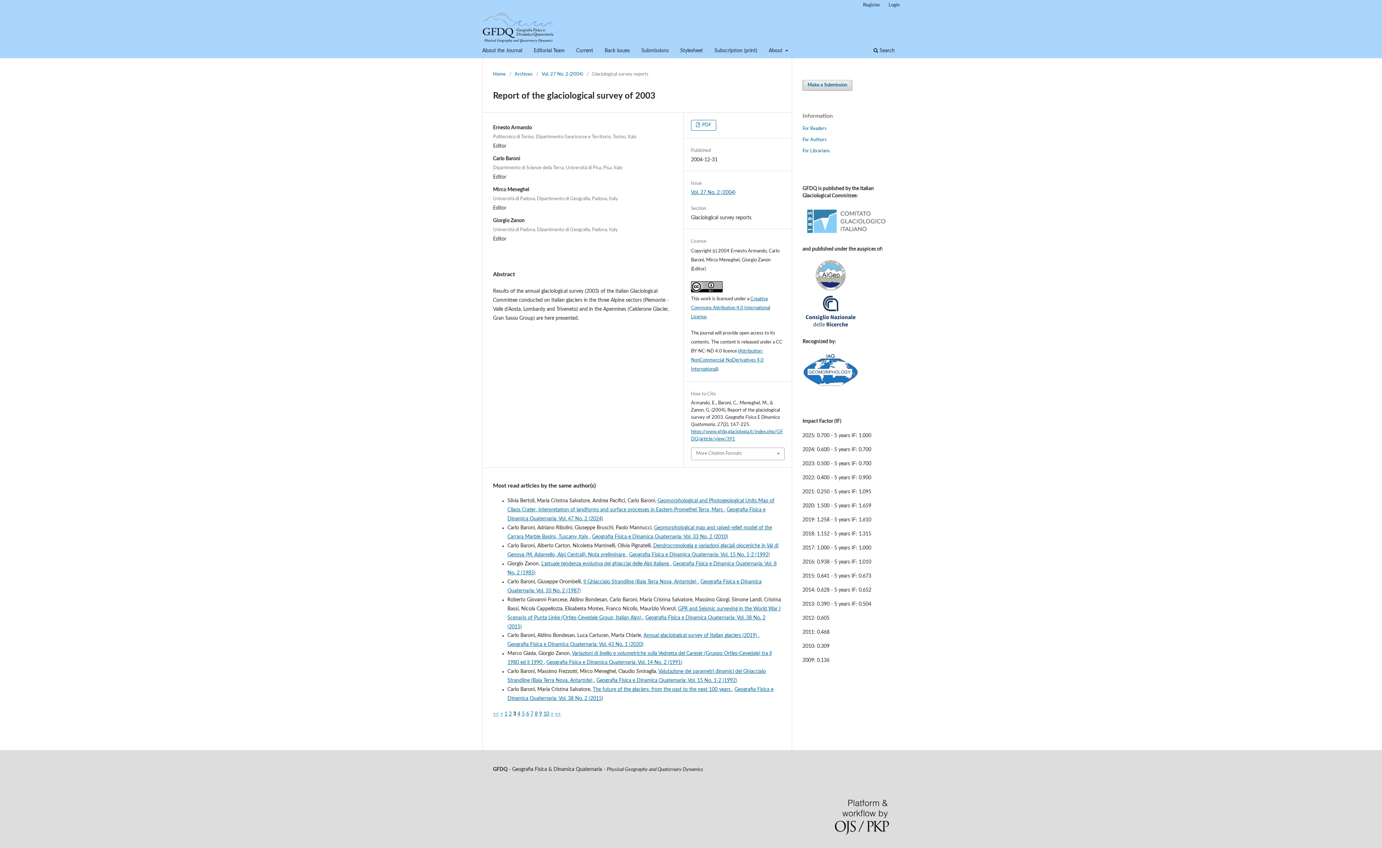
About (776, 50)
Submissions (655, 50)
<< (496, 714)
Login (894, 5)
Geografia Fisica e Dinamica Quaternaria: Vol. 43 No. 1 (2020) (575, 644)
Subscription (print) (735, 50)
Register (871, 5)
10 (546, 714)
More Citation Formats (719, 453)
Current (584, 50)
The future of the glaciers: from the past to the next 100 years (662, 689)
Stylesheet (691, 50)
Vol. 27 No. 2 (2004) (562, 74)
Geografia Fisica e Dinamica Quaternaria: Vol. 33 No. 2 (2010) (660, 536)
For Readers (815, 128)
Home (499, 74)
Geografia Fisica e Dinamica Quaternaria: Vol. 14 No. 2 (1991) (614, 662)
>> (558, 714)
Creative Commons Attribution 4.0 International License (730, 308)
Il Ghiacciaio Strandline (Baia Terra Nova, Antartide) (640, 581)
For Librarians (816, 151)
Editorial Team (549, 50)
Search (886, 50)
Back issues (617, 50)
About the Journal (502, 50)
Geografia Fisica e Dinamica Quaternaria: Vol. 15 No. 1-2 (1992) (699, 554)
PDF (706, 125)
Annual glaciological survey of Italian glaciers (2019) (700, 635)
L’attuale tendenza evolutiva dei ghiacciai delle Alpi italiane (605, 563)
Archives (524, 74)
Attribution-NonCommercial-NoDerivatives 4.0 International (727, 360)
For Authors (815, 140)
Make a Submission (827, 85)
